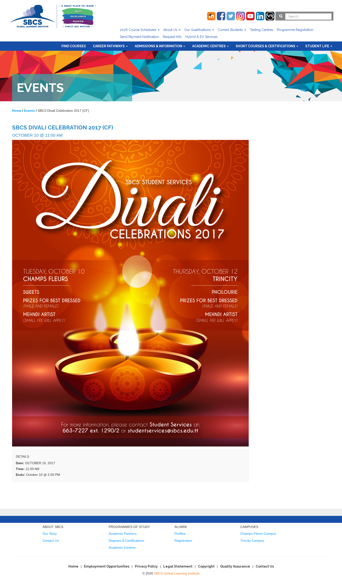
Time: (20, 469)
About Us (170, 30)
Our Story (50, 533)
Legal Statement (177, 566)
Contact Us (51, 540)
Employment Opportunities (106, 566)
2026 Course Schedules (138, 30)
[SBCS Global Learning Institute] (53, 15)
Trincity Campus (252, 540)
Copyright (206, 566)
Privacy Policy (146, 566)
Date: (20, 463)
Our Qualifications (198, 30)
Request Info (172, 37)
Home (73, 566)
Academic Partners (123, 533)
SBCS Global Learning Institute (177, 573)
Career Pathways (109, 46)
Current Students (231, 30)
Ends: (20, 475)
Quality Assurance (235, 566)
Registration (183, 540)
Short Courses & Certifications (266, 46)
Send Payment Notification (139, 37)
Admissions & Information (159, 46)
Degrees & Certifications (126, 540)
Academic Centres (209, 46)
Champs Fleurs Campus (258, 533)
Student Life (317, 46)
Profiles (179, 533)
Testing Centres (261, 30)
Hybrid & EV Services (201, 37)
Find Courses (73, 46)
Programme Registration (295, 30)
